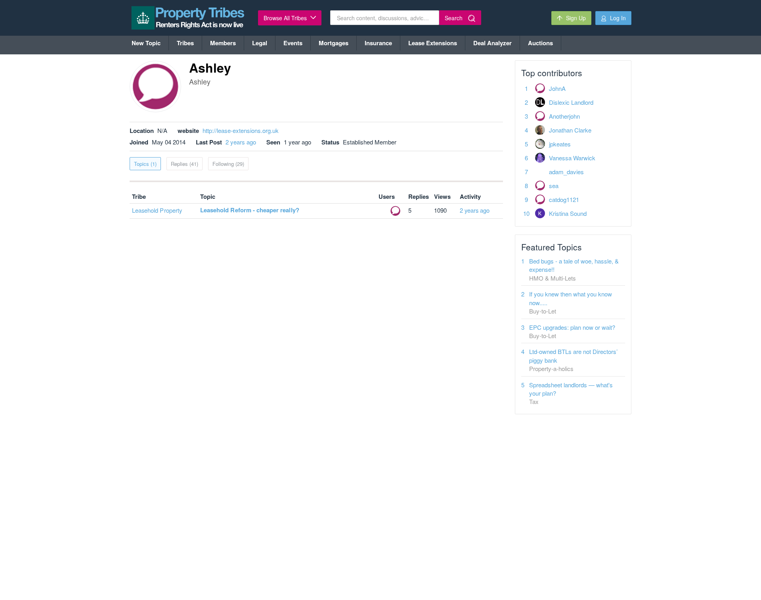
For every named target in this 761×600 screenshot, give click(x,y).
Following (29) (228, 163)
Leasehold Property (157, 210)
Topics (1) (145, 163)
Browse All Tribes (286, 18)
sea (553, 185)
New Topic (146, 42)
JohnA (557, 88)
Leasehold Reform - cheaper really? (249, 210)
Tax (534, 401)
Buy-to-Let (542, 311)
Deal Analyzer (492, 42)
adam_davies (566, 171)
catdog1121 (564, 199)
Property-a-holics (551, 368)
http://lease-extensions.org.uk (241, 130)
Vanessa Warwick (572, 158)
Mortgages (333, 42)
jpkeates (560, 144)
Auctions (540, 42)
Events (292, 42)
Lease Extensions (432, 42)
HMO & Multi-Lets (552, 278)
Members (223, 42)
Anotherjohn (564, 116)
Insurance (378, 42)
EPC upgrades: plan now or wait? (572, 327)
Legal (259, 42)
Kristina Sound (568, 213)
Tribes (185, 42)
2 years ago (241, 142)
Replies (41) (184, 163)
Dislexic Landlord (571, 102)
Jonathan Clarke (570, 130)
